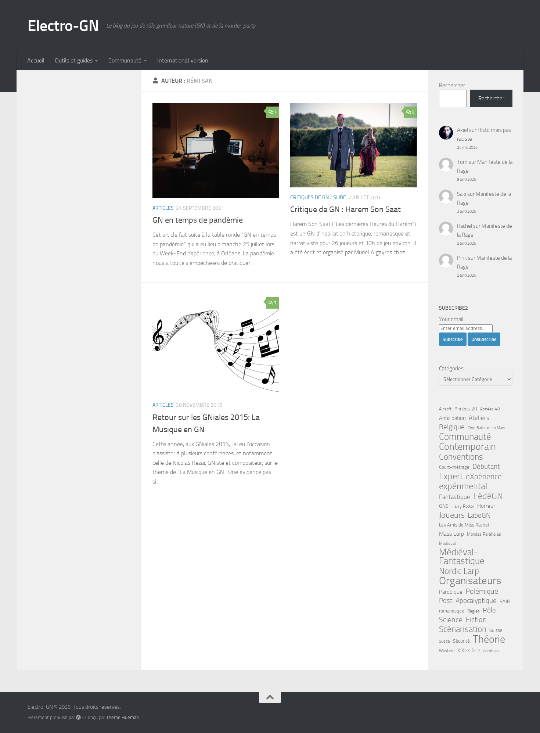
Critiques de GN (309, 197)
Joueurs (452, 515)
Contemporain (467, 446)
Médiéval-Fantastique (462, 556)
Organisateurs (470, 580)
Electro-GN (63, 26)
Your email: (451, 319)
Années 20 (465, 409)
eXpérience (484, 476)
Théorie (489, 639)
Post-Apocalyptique (468, 601)
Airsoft (445, 409)
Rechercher (452, 85)
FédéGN (488, 496)
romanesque (451, 611)
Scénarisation (462, 629)
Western (446, 650)
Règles (473, 611)
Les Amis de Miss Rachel (464, 525)
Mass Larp (451, 533)
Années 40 (490, 409)
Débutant (486, 466)
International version (182, 60)
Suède (444, 641)
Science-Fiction (463, 619)
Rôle (489, 610)
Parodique (450, 592)
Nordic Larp (459, 571)
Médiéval (447, 543)
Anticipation (452, 418)
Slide (339, 197)
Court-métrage (454, 467)
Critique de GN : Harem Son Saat (345, 209)
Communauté (124, 60)
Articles (163, 208)
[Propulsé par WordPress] (78, 717)
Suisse (496, 630)
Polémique (481, 591)
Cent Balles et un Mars (486, 427)
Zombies (491, 650)
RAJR (505, 601)
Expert (451, 476)
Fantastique (454, 496)
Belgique (452, 427)
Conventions (461, 456)
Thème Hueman (122, 717)
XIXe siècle (468, 650)
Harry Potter (462, 506)
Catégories (451, 368)
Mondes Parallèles (484, 534)
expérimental (463, 486)
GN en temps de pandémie (197, 220)
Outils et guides (74, 60)
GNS (444, 506)
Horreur (486, 506)
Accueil (35, 60)
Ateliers (479, 417)
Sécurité (461, 641)
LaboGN (479, 515)
